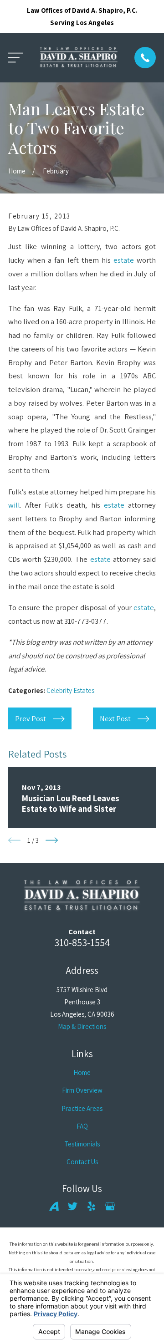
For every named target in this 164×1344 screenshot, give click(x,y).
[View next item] (52, 840)
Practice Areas (82, 1108)
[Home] (78, 58)
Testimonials (82, 1144)
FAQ (82, 1126)
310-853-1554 (82, 942)
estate (123, 260)
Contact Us (82, 1161)
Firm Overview (82, 1090)
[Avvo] (54, 1206)
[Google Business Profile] (110, 1206)
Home (82, 1072)
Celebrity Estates (70, 690)
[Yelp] (91, 1206)
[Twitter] (72, 1206)
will (14, 505)
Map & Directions (82, 1026)
